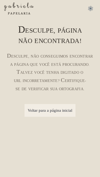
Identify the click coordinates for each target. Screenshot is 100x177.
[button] (90, 8)
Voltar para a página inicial (50, 110)
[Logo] (19, 8)
